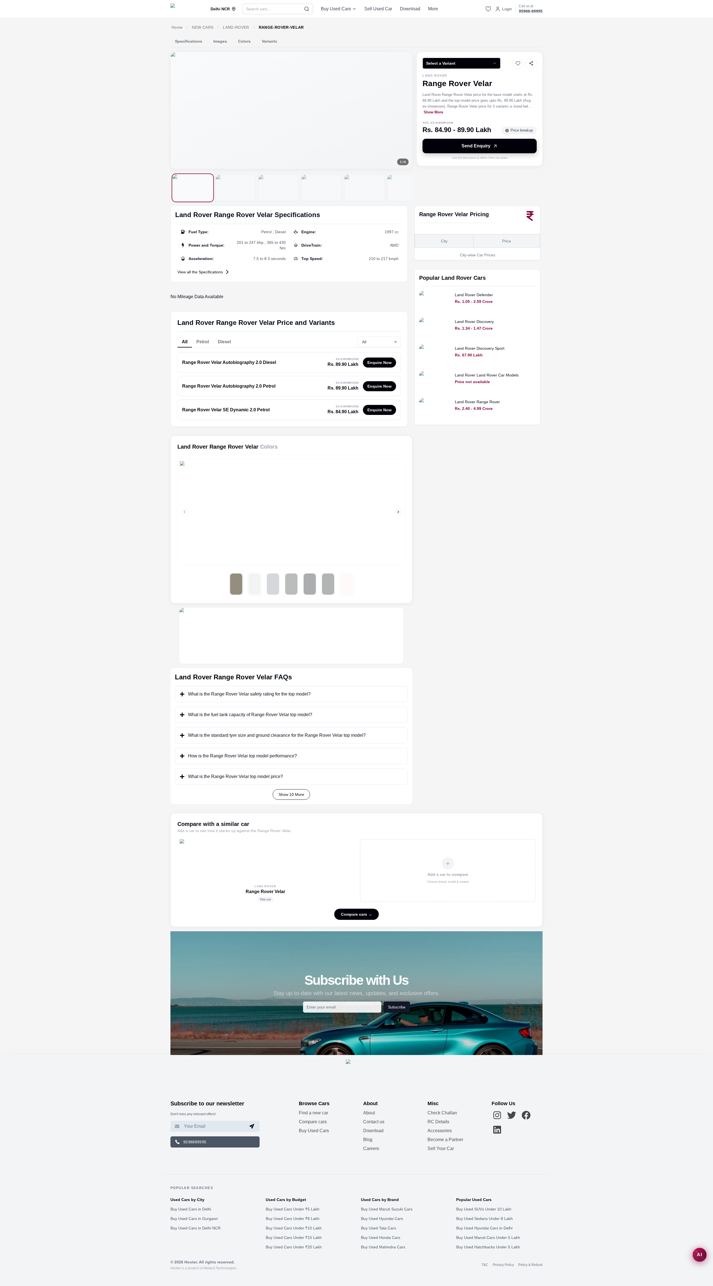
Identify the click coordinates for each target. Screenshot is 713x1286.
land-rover (236, 27)
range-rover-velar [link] (281, 27)
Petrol (202, 341)
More (433, 8)
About (369, 1112)
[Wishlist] (488, 9)
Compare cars (313, 1121)
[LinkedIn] (497, 1129)
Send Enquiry (476, 146)
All (184, 341)
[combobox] (461, 63)
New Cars (202, 27)
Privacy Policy (503, 1265)
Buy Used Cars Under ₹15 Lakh (294, 1237)
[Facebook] (526, 1115)
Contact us (373, 1121)
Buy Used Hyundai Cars (382, 1218)
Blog (367, 1139)
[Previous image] (179, 110)
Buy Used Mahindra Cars (383, 1247)
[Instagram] (497, 1115)
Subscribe (397, 1007)
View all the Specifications (200, 272)
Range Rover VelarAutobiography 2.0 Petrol (228, 386)
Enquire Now (379, 362)
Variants (269, 41)
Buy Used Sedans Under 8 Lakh (484, 1218)
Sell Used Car (378, 8)
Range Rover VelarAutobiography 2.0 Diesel (229, 362)
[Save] (517, 63)
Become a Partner (445, 1139)
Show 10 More (291, 794)
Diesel (224, 341)
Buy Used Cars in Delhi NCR (195, 1228)
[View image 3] (278, 187)
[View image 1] (192, 187)
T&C (485, 1265)
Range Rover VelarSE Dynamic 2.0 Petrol (226, 409)
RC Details (438, 1121)
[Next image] (403, 110)
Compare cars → (356, 914)
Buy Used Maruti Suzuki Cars (386, 1209)
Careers (371, 1148)
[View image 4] (321, 187)
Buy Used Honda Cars (380, 1237)
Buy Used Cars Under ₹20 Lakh (294, 1247)
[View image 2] (236, 187)
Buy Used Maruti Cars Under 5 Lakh (488, 1237)
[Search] (307, 9)
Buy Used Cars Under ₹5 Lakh (292, 1209)
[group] (291, 110)
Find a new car (313, 1112)
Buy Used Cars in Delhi (190, 1209)
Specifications (188, 41)
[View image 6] (407, 187)
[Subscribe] (251, 1126)
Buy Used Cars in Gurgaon (194, 1218)
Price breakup (522, 130)
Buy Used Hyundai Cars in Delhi (484, 1228)
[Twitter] (511, 1115)
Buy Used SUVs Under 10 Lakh (483, 1209)
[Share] (531, 63)
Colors (244, 41)
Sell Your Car (441, 1148)
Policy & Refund (530, 1265)
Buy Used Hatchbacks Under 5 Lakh (488, 1247)
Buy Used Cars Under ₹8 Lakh (292, 1218)
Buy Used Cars (336, 8)
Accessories (440, 1130)
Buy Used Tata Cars (378, 1228)
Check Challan (442, 1112)
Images (220, 41)
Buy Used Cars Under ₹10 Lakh (294, 1228)
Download (410, 8)
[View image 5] (364, 187)
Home (177, 27)
